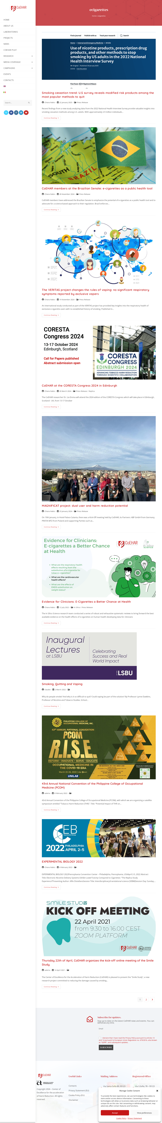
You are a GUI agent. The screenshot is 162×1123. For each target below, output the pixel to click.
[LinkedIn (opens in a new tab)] (21, 112)
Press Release (82, 102)
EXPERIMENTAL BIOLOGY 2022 (62, 861)
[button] (157, 1091)
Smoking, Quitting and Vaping (62, 684)
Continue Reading (52, 117)
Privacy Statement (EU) (79, 1090)
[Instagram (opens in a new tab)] (16, 112)
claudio (47, 689)
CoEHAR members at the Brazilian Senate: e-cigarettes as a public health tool (97, 188)
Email (101, 1029)
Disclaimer (73, 1100)
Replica (92, 391)
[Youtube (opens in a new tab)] (26, 112)
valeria (47, 793)
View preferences (144, 1113)
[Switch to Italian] (18, 92)
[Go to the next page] (152, 999)
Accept (115, 1113)
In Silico (77, 607)
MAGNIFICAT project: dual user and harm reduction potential (85, 505)
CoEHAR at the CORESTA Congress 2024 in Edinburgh (79, 385)
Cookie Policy (121, 1118)
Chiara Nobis (50, 102)
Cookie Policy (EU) (77, 1095)
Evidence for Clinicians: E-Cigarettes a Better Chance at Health (86, 601)
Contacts (73, 1086)
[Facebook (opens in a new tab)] (11, 112)
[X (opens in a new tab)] (6, 112)
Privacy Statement (135, 1118)
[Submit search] (29, 103)
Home (94, 16)
